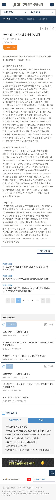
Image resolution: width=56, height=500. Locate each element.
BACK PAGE (8, 300)
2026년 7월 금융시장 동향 (16, 446)
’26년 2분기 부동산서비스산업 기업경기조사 (23, 438)
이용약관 (39, 488)
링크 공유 (53, 28)
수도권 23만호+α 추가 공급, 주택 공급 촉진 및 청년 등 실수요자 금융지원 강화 (28, 434)
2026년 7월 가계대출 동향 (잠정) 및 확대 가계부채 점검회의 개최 (28, 430)
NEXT (43, 300)
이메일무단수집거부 (25, 488)
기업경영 (30, 19)
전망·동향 (19, 19)
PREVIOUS (13, 300)
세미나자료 (42, 19)
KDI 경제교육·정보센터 (28, 5)
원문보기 (9, 47)
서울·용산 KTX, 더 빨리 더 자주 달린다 (21, 442)
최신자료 (6, 19)
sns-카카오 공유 (42, 28)
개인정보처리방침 (9, 488)
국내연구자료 (36, 12)
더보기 (50, 324)
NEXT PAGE (48, 300)
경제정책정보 (8, 12)
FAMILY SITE (39, 479)
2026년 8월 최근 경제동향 (16, 426)
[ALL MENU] (4, 4)
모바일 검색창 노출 (52, 4)
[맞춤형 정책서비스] (28, 462)
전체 (41, 420)
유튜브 (29, 479)
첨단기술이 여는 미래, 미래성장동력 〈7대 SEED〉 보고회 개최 (28, 450)
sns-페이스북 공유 (47, 28)
